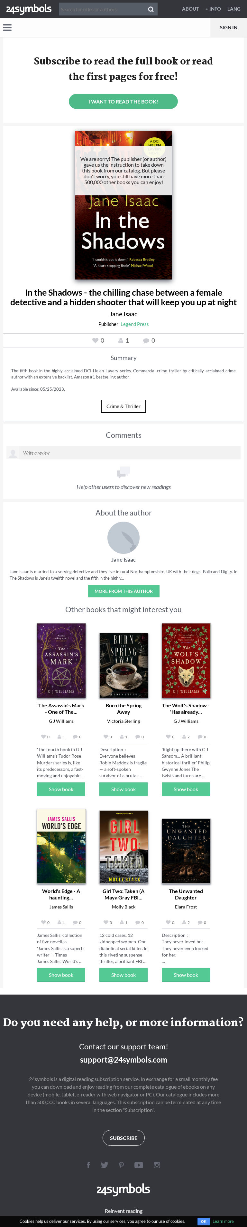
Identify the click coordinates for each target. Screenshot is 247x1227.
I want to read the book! (123, 101)
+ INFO (213, 9)
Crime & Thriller (123, 406)
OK (203, 1221)
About (190, 9)
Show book (61, 789)
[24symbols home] (28, 8)
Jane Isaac (123, 314)
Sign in (228, 27)
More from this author (124, 591)
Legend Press (135, 324)
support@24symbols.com (123, 1059)
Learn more (223, 1221)
